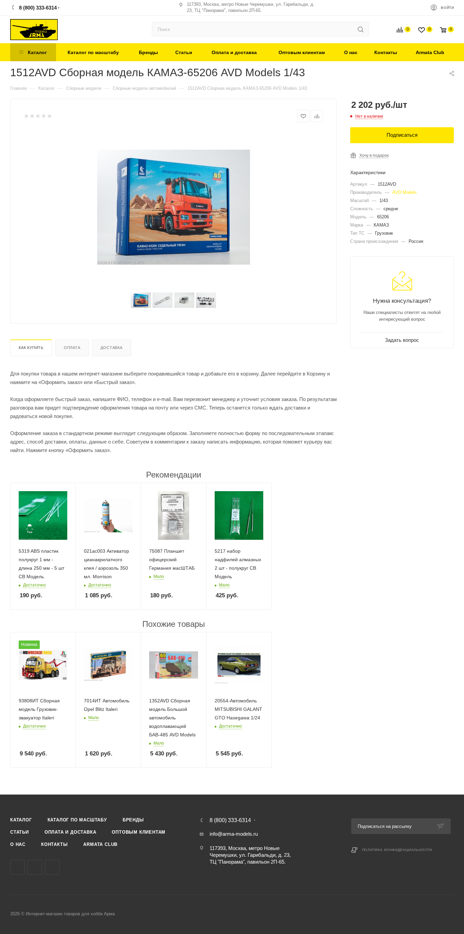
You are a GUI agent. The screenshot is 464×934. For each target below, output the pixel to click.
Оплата (72, 348)
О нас (17, 844)
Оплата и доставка (70, 832)
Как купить (31, 348)
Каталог (21, 819)
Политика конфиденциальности (397, 850)
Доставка (111, 348)
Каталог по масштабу (77, 819)
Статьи (19, 832)
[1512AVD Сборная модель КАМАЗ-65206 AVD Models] (173, 207)
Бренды (133, 819)
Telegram (35, 867)
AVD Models (404, 192)
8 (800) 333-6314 (37, 8)
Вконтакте (17, 867)
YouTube (52, 867)
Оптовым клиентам (138, 832)
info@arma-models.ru (234, 834)
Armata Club (100, 844)
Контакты (54, 844)
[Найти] (360, 29)
